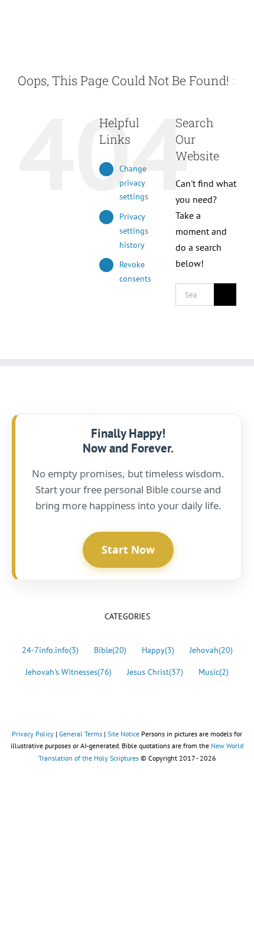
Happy (158, 649)
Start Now (128, 549)
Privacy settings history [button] (133, 230)
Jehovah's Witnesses (68, 671)
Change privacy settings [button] (133, 182)
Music (213, 671)
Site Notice (123, 733)
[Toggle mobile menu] (231, 21)
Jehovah (211, 649)
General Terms (80, 733)
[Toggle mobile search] (210, 21)
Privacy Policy (33, 733)
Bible (110, 649)
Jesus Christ (155, 671)
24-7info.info (50, 649)
